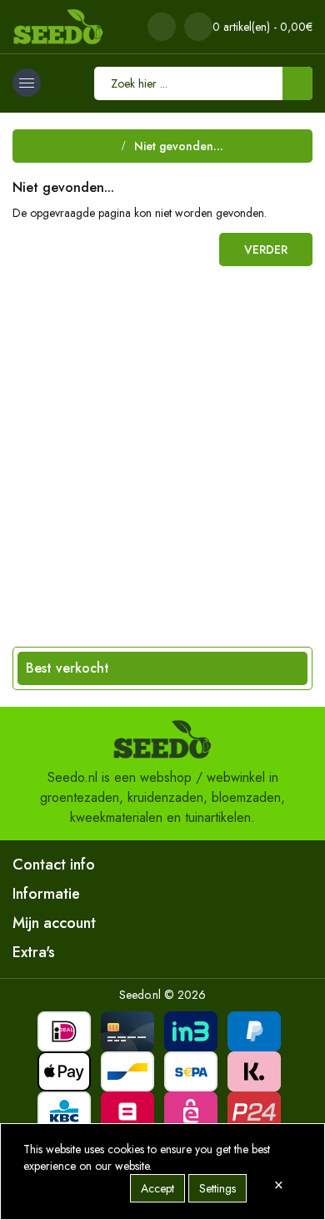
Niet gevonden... (178, 146)
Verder (266, 249)
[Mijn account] (162, 26)
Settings (217, 1188)
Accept (157, 1188)
